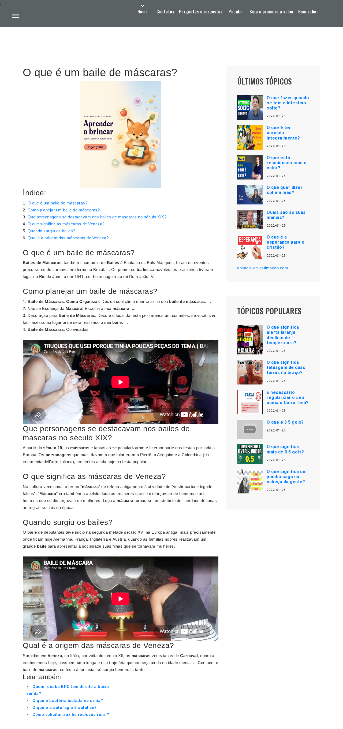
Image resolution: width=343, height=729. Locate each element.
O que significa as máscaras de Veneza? (66, 224)
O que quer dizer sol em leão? (285, 190)
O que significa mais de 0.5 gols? (285, 449)
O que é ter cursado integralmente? (283, 132)
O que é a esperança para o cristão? (285, 242)
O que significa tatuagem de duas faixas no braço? (286, 367)
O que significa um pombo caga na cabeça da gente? (287, 476)
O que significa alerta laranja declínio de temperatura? (283, 335)
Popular (236, 11)
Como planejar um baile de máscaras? (64, 210)
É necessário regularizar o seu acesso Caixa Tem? (288, 397)
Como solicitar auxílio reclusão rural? (70, 714)
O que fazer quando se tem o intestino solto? (288, 103)
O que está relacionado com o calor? (287, 162)
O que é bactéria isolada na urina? (67, 700)
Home (142, 11)
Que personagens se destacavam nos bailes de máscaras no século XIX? (97, 217)
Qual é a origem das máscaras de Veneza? (68, 238)
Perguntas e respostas (201, 11)
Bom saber (308, 11)
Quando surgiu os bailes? (51, 231)
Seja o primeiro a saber (271, 11)
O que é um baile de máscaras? (58, 203)
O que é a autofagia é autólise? (64, 707)
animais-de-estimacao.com (262, 268)
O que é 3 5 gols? (285, 422)
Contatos (165, 11)
